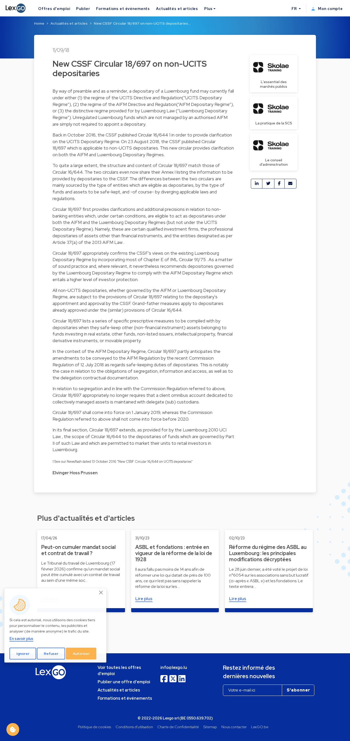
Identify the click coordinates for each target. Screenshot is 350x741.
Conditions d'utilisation (134, 726)
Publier (83, 8)
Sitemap (210, 726)
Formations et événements (123, 8)
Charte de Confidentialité (178, 726)
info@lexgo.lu (173, 667)
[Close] (101, 592)
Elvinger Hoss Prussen (75, 473)
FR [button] (295, 8)
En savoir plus (21, 638)
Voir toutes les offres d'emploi (119, 670)
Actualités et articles (177, 8)
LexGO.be (259, 726)
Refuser (51, 653)
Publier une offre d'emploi (124, 682)
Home (39, 23)
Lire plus (143, 598)
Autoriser (81, 653)
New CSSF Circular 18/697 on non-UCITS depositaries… (142, 23)
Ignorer (22, 653)
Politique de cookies (94, 726)
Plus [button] (208, 8)
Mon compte (330, 8)
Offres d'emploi (54, 8)
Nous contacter (234, 726)
